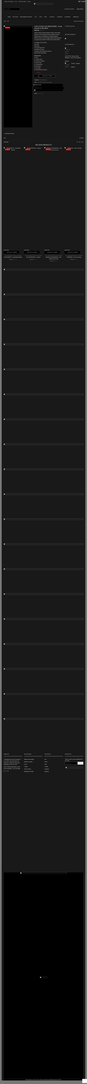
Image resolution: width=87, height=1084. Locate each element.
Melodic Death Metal (47, 82)
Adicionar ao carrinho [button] (11, 252)
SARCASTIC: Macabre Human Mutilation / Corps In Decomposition (73, 57)
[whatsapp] (41, 93)
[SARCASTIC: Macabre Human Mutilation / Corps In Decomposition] (67, 51)
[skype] (42, 93)
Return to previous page (78, 21)
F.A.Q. (16, 1)
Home (9, 16)
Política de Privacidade (8, 1)
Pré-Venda (15, 16)
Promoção (44, 79)
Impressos (75, 16)
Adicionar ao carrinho (47, 75)
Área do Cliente (27, 769)
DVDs (40, 16)
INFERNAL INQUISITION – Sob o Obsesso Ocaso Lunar (54, 258)
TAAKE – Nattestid (75, 63)
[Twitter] (37, 93)
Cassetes (51, 16)
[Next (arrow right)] (2, 1083)
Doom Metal (39, 82)
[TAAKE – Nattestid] (67, 66)
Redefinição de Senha (29, 771)
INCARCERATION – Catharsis (33, 257)
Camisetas (59, 16)
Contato (28, 1)
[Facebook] (39, 93)
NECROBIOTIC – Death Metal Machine (13, 257)
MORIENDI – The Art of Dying (74, 257)
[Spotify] (79, 1)
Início (5, 21)
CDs (36, 16)
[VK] (40, 93)
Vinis (45, 16)
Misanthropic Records (26, 16)
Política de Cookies (22, 1)
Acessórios (67, 16)
